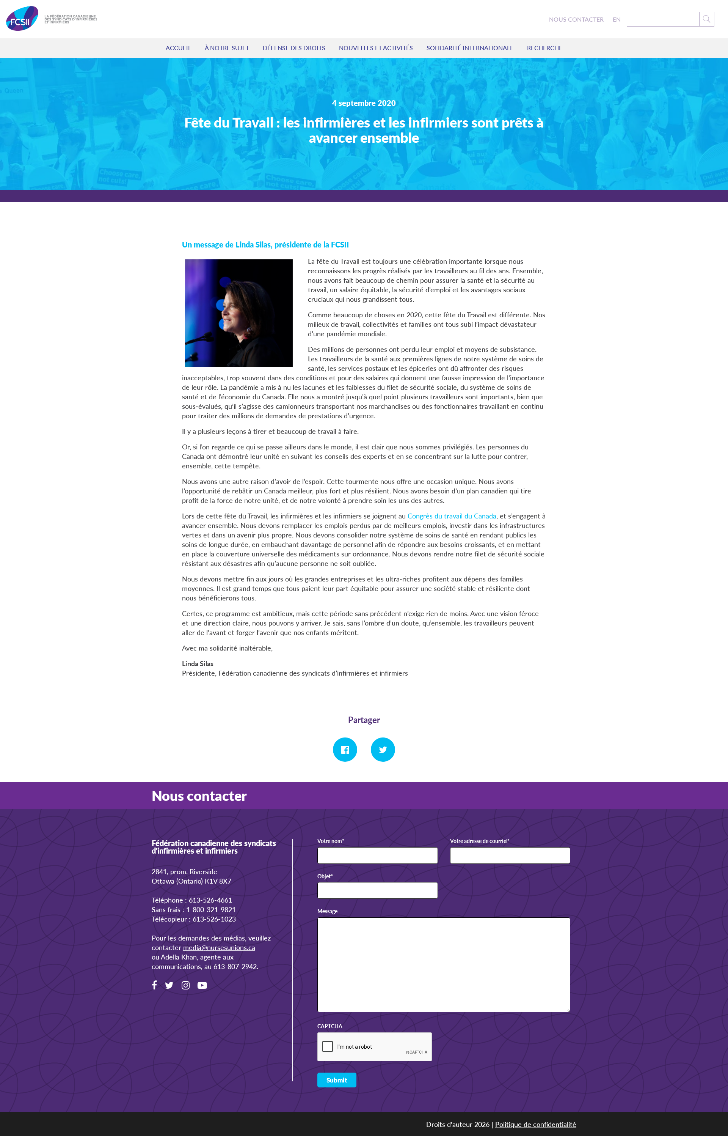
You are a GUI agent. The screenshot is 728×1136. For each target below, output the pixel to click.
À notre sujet (227, 47)
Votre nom (330, 841)
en (617, 19)
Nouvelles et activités (376, 47)
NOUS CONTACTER (576, 19)
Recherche (544, 47)
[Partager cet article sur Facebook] (345, 749)
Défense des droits (294, 47)
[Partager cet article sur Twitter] (383, 749)
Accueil (178, 47)
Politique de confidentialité (535, 1124)
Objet (325, 876)
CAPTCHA (329, 1026)
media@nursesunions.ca (219, 947)
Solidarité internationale (470, 47)
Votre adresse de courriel (480, 841)
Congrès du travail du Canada (452, 515)
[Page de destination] (51, 19)
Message (327, 911)
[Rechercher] (707, 19)
